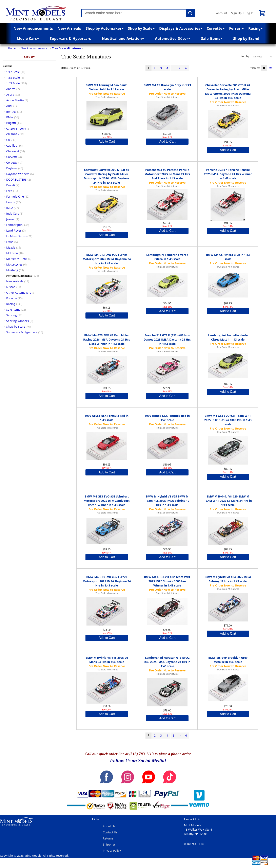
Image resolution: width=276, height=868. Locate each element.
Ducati (10, 185)
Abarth (11, 89)
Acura (10, 94)
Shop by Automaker (103, 28)
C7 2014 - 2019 (16, 128)
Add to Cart (107, 141)
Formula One (15, 196)
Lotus (10, 242)
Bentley (11, 111)
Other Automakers (18, 292)
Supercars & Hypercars (70, 38)
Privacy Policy (112, 850)
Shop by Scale (140, 28)
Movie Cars (27, 38)
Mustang (12, 270)
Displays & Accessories (179, 28)
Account (221, 13)
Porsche (11, 298)
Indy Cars (12, 213)
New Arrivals (69, 28)
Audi (9, 106)
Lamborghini (14, 225)
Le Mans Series (16, 236)
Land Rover (13, 230)
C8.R (9, 140)
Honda (10, 202)
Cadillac (11, 145)
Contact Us (110, 832)
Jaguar (10, 219)
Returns (108, 838)
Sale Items (210, 38)
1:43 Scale (13, 83)
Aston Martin (15, 100)
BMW (9, 117)
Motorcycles (14, 264)
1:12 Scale (13, 72)
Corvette (214, 28)
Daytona (11, 168)
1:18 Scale (13, 77)
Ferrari (235, 28)
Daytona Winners (17, 174)
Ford (9, 191)
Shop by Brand (246, 38)
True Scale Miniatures (66, 48)
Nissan (11, 287)
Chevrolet (12, 151)
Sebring (11, 315)
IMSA (9, 208)
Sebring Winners (17, 321)
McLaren (12, 253)
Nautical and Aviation (122, 38)
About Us (109, 826)
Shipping (109, 844)
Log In (249, 13)
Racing (254, 28)
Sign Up (236, 13)
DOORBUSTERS (16, 179)
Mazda (10, 247)
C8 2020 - (12, 134)
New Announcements (33, 28)
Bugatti (11, 123)
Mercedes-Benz (16, 259)
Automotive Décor (171, 38)
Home (12, 48)
